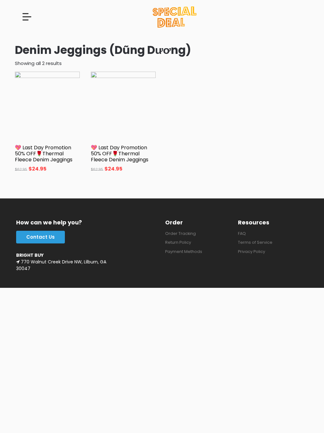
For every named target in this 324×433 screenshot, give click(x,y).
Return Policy (178, 242)
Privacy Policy (251, 251)
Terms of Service (255, 242)
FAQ (242, 233)
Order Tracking (180, 233)
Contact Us (40, 237)
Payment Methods (183, 251)
